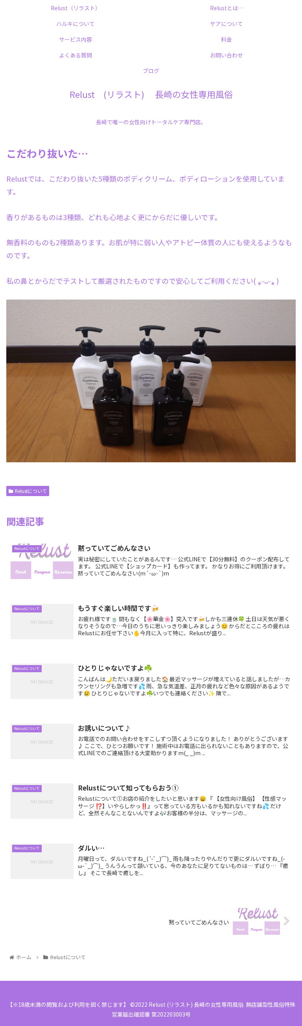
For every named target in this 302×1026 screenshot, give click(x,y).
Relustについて (31, 490)
